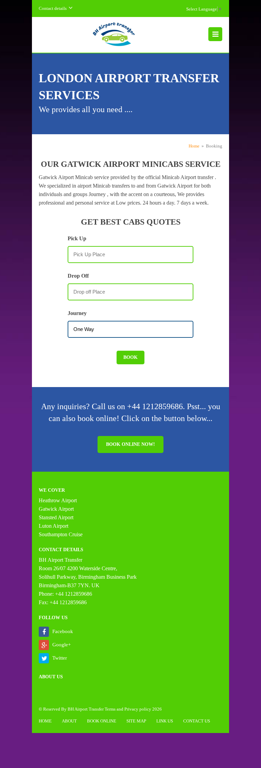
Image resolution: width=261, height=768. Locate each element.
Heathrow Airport (58, 500)
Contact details (53, 8)
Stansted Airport (56, 517)
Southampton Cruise (61, 534)
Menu (215, 34)
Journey (77, 313)
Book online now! (130, 444)
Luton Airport (53, 526)
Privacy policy (137, 709)
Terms (110, 709)
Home (194, 146)
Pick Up (77, 238)
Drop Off (78, 276)
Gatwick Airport (56, 509)
